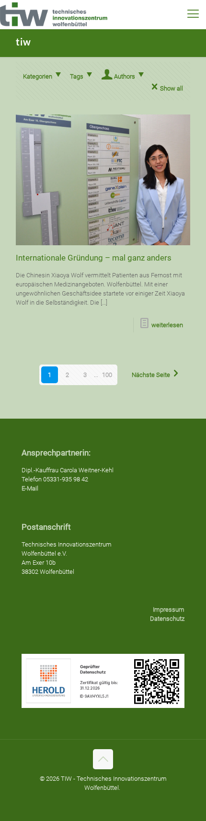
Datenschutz (167, 618)
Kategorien (37, 76)
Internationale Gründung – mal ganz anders (94, 257)
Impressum (168, 609)
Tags (76, 76)
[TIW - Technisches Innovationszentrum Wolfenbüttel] (53, 14)
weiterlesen (167, 325)
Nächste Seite (151, 374)
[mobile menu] (193, 14)
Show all (171, 88)
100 (107, 374)
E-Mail (30, 488)
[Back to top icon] (103, 759)
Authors (124, 76)
